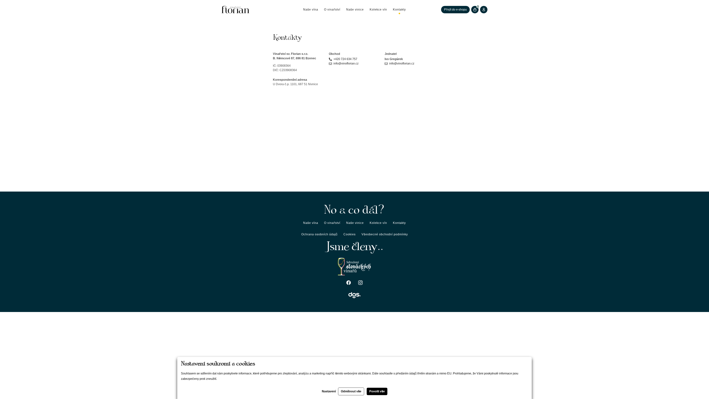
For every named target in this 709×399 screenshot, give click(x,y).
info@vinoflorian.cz (346, 63)
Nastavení (329, 391)
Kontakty (399, 9)
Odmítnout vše (351, 391)
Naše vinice (355, 9)
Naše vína (310, 9)
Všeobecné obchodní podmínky (385, 234)
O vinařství (332, 9)
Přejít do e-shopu (455, 9)
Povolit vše (377, 391)
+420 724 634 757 (345, 59)
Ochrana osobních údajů (319, 234)
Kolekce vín (378, 9)
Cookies (349, 234)
